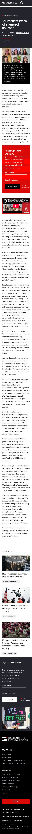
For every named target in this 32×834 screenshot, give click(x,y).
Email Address (11, 180)
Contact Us (6, 790)
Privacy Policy (6, 820)
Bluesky (4, 824)
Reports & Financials (11, 780)
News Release (12, 653)
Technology (6, 757)
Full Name (9, 173)
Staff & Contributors (11, 774)
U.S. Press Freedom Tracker (13, 760)
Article (16, 581)
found (15, 255)
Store (4, 793)
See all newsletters (26, 187)
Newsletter (11, 616)
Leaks (4, 616)
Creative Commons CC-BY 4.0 (19, 827)
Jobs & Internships (10, 787)
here (15, 536)
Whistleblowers (11, 16)
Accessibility (18, 820)
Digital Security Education (13, 763)
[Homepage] (10, 3)
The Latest (6, 754)
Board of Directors (10, 777)
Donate (16, 801)
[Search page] (22, 4)
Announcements (8, 783)
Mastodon (12, 824)
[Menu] (29, 3)
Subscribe (12, 187)
